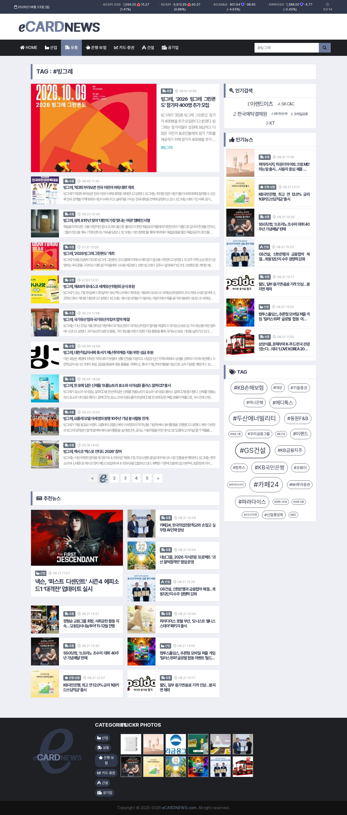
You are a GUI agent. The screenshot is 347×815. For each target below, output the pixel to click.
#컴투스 (239, 467)
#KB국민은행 (270, 467)
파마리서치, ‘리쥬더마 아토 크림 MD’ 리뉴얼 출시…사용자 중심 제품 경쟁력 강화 (284, 167)
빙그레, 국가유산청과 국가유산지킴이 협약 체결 (96, 319)
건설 (150, 47)
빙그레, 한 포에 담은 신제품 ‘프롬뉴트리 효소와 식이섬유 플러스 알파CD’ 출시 (117, 385)
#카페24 (266, 484)
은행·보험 (98, 47)
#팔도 (293, 514)
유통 (74, 47)
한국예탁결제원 (250, 114)
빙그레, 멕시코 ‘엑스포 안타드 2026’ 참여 (92, 451)
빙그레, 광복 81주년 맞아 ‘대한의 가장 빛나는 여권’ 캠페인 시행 (106, 220)
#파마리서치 (236, 484)
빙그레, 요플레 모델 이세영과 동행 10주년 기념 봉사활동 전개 (105, 418)
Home (31, 47)
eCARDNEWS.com (179, 807)
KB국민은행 (279, 114)
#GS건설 (253, 450)
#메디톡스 (283, 403)
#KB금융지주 (290, 450)
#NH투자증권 (299, 484)
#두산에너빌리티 (254, 418)
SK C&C (285, 104)
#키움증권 (299, 387)
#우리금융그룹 (259, 434)
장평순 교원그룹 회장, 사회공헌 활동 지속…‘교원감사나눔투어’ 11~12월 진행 (91, 623)
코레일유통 (299, 114)
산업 (53, 47)
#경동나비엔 (280, 501)
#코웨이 (300, 467)
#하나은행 (254, 402)
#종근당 (281, 433)
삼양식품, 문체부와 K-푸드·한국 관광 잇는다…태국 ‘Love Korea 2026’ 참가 (284, 346)
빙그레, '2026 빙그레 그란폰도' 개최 (88, 253)
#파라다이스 (252, 501)
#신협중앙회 (273, 514)
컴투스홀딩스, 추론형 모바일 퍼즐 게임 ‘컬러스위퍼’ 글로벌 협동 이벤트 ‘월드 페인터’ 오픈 (187, 655)
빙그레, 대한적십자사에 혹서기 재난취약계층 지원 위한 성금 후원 (108, 352)
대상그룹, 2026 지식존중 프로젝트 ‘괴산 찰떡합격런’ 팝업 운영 (187, 559)
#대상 (277, 387)
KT (270, 123)
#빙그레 (166, 147)
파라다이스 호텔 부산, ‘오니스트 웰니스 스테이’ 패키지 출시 (187, 623)
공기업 (173, 47)
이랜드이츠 (259, 104)
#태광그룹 (235, 433)
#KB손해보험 (249, 387)
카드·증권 (126, 47)
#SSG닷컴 (250, 514)
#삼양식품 (298, 501)
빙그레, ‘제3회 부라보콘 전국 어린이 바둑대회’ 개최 (98, 187)
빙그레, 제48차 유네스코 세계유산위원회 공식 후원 (99, 286)
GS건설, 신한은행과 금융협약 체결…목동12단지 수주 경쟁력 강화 (187, 591)
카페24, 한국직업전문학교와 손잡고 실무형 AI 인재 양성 (187, 527)
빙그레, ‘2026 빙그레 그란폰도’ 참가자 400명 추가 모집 (188, 102)
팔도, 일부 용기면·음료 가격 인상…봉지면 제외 (187, 687)
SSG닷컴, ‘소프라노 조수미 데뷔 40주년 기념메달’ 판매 (91, 655)
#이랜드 (300, 434)
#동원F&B (297, 418)
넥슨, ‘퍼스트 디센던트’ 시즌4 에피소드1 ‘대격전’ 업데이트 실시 (77, 585)
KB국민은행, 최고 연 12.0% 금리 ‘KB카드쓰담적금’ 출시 (91, 687)
